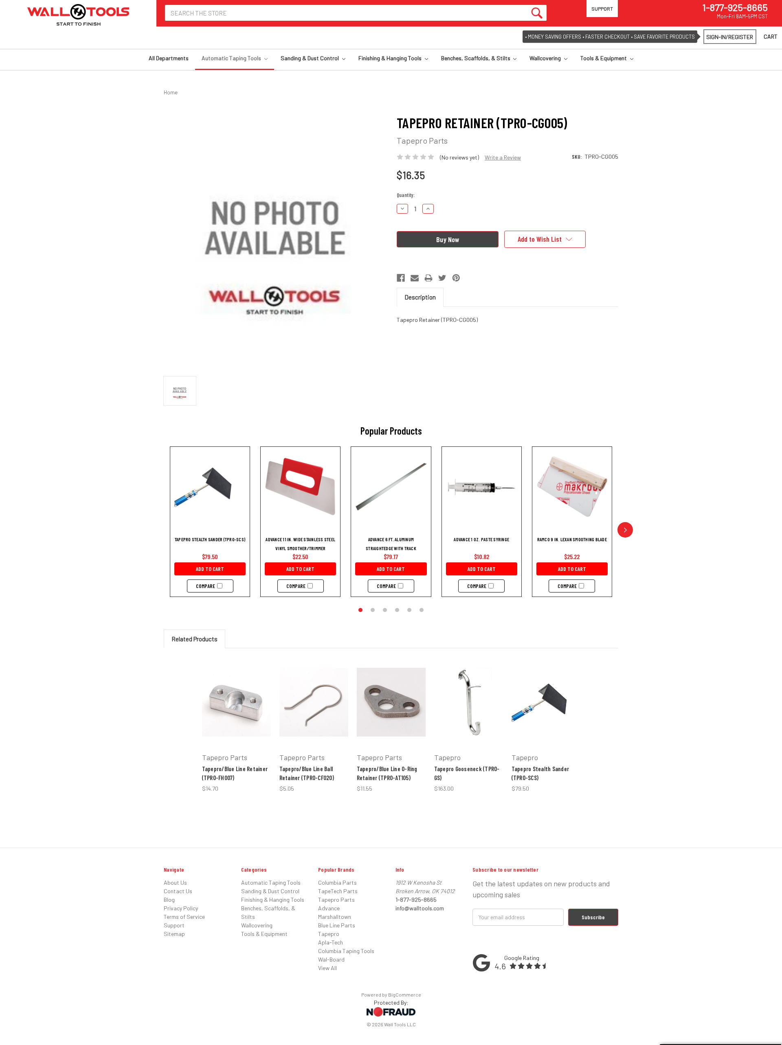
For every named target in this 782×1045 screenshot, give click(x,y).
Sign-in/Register (729, 36)
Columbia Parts (337, 882)
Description (420, 297)
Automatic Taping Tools (232, 58)
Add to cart (210, 568)
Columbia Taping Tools (346, 950)
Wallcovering (545, 58)
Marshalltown (334, 916)
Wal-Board (331, 959)
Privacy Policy (181, 908)
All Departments (169, 58)
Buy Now (231, 721)
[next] (624, 529)
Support (602, 8)
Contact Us (178, 891)
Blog (169, 899)
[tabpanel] (236, 725)
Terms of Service (184, 916)
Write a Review (503, 157)
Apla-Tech (330, 942)
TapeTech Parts (338, 891)
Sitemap (174, 933)
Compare (205, 586)
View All (327, 967)
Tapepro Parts (336, 899)
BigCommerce (404, 994)
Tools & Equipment (604, 58)
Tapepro (328, 933)
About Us (175, 882)
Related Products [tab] (194, 639)
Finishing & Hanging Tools (390, 58)
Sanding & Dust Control (310, 58)
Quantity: (406, 195)
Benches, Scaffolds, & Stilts (476, 58)
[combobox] (355, 13)
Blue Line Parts (336, 925)
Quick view (233, 687)
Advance (329, 908)
